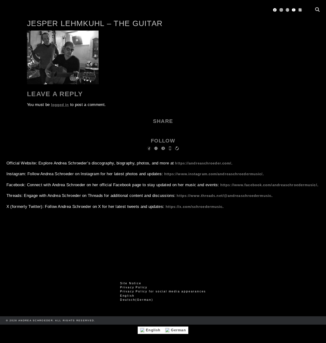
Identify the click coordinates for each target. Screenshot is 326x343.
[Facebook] (275, 10)
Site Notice (131, 283)
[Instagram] (281, 10)
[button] (317, 9)
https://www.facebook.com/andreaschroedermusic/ (268, 185)
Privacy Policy (133, 287)
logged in (60, 105)
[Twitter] (177, 148)
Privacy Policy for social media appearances (163, 291)
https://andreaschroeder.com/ (203, 163)
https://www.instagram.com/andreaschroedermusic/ (213, 174)
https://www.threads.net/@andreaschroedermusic (224, 196)
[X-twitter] (300, 10)
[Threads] (287, 10)
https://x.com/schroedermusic (194, 207)
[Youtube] (293, 10)
